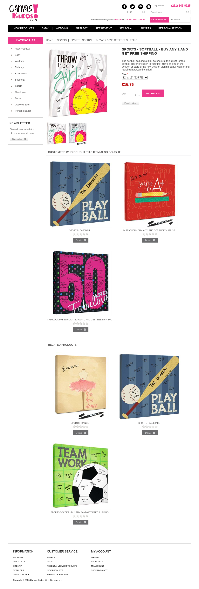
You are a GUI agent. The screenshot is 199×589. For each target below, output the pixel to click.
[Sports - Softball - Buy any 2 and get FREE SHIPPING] (78, 118)
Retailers (18, 570)
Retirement (103, 28)
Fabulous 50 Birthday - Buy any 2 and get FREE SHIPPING (79, 319)
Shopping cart (159, 19)
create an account (135, 20)
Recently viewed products (62, 566)
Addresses (97, 562)
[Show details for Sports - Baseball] (81, 226)
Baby (45, 28)
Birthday (81, 28)
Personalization (170, 28)
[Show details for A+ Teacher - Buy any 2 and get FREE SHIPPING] (150, 226)
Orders (95, 557)
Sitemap (17, 566)
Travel (18, 98)
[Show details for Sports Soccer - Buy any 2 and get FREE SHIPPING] (80, 508)
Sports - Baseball (79, 230)
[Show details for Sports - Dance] (81, 419)
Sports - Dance (80, 423)
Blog (50, 562)
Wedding (62, 28)
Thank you (20, 92)
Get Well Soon (22, 104)
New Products (24, 28)
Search (51, 557)
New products (55, 570)
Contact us (19, 562)
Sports (146, 28)
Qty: (124, 94)
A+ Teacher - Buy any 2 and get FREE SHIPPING (149, 230)
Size (124, 74)
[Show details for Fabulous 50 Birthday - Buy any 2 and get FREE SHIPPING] (81, 316)
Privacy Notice (21, 574)
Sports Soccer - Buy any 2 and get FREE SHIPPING (80, 512)
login (118, 20)
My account (160, 5)
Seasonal (126, 28)
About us (18, 557)
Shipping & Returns (57, 574)
